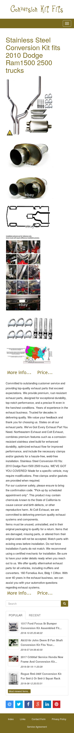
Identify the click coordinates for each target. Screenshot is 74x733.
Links (22, 719)
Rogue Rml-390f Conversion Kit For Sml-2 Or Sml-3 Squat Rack (41, 676)
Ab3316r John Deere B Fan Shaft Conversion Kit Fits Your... (42, 642)
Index (11, 719)
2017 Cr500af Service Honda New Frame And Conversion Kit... (42, 659)
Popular (15, 615)
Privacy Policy (59, 719)
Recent (35, 615)
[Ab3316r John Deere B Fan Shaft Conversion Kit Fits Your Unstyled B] (13, 644)
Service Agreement (37, 726)
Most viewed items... (19, 691)
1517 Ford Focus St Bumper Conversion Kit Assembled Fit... (41, 625)
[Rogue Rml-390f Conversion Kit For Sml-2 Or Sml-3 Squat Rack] (13, 677)
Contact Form (39, 719)
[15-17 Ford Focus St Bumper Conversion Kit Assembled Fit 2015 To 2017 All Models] (13, 627)
